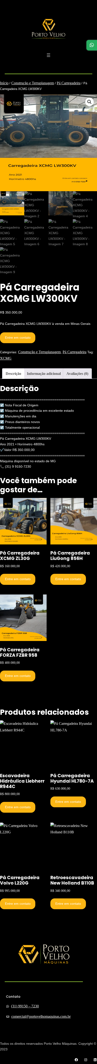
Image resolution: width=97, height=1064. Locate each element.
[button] (89, 102)
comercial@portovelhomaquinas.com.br (41, 1016)
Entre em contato (18, 337)
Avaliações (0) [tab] (77, 374)
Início (4, 83)
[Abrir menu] (48, 55)
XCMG (6, 358)
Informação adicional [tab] (44, 374)
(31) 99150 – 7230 (25, 1006)
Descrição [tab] (13, 374)
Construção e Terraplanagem (32, 83)
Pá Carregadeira (69, 83)
